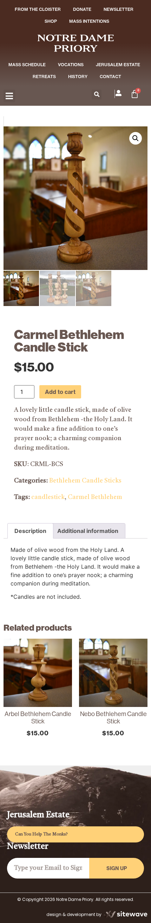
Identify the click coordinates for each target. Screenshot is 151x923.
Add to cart (60, 391)
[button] (9, 96)
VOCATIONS (71, 64)
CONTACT (110, 76)
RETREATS (44, 76)
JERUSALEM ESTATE (118, 64)
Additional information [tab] (87, 530)
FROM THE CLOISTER (38, 9)
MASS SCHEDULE (27, 64)
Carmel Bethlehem (95, 497)
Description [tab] (30, 530)
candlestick (48, 497)
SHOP (51, 21)
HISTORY (77, 76)
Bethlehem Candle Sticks (85, 481)
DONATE (82, 9)
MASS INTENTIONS (89, 21)
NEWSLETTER (118, 9)
